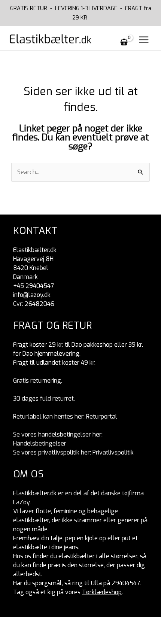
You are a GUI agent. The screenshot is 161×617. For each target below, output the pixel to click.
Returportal (101, 416)
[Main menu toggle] (144, 39)
